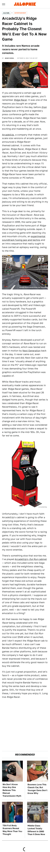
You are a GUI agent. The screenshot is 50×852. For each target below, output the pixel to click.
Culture (6, 13)
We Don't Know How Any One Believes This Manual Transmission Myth (12, 790)
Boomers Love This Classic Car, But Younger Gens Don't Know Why (37, 788)
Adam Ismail (9, 58)
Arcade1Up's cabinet (31, 559)
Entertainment (20, 13)
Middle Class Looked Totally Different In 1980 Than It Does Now (36, 830)
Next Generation (31, 350)
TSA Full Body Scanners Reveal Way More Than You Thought (12, 829)
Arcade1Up (8, 134)
